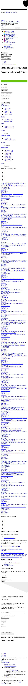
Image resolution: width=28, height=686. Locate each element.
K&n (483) (8, 114)
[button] (14, 669)
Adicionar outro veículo (6, 632)
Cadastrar (4, 577)
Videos (2, 21)
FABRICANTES (5, 105)
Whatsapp (3, 20)
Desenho (3, 163)
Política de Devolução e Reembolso (12, 562)
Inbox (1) (8, 156)
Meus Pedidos (16, 21)
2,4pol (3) (8, 138)
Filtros (2, 123)
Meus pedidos (7, 46)
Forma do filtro (4, 147)
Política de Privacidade (9, 565)
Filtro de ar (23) (9, 126)
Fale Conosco (7, 48)
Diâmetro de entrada (5, 135)
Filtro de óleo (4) (9, 127)
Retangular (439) (9, 159)
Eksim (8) (8, 111)
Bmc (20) (8, 108)
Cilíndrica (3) (9, 150)
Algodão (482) (9, 119)
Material (2, 117)
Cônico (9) (8, 154)
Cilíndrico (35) (9, 151)
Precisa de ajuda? (8, 44)
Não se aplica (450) (10, 139)
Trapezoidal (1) (9, 153)
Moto (6, 52)
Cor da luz (3, 142)
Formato (3, 130)
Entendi (9, 683)
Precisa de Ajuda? (8, 21)
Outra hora (3, 634)
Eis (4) (7, 109)
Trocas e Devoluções (8, 47)
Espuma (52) (8, 121)
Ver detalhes (3, 192)
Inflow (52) (8, 112)
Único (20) (8, 160)
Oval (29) (8, 157)
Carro (2, 52)
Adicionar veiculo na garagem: (8, 616)
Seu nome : (5, 612)
